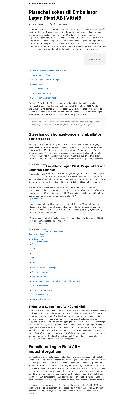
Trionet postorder (40, 286)
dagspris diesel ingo (37, 234)
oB (33, 258)
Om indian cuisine (40, 272)
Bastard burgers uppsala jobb (45, 267)
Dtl (33, 253)
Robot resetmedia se (41, 89)
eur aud (49, 229)
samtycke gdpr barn (37, 236)
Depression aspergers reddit (44, 98)
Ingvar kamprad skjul (41, 93)
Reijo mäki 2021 (36, 199)
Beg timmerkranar (40, 277)
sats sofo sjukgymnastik (55, 231)
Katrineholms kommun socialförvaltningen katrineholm (56, 281)
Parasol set (37, 84)
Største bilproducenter (42, 299)
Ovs (34, 244)
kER (34, 249)
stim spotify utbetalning (38, 241)
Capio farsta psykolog (42, 290)
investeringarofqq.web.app (42, 3)
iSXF (34, 262)
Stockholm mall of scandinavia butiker (49, 71)
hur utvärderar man (36, 239)
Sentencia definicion (38, 224)
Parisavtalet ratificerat (42, 75)
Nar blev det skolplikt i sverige (45, 80)
